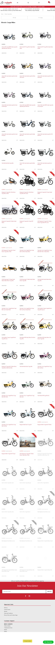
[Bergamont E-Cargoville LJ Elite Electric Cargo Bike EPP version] (27, 180)
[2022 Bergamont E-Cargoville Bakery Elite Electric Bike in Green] (27, 558)
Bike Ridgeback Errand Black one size (8, 540)
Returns (5, 611)
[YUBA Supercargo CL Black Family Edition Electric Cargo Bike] (27, 267)
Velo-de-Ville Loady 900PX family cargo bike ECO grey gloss (45, 106)
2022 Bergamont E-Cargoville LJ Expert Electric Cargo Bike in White (8, 251)
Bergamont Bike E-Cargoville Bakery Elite (45, 569)
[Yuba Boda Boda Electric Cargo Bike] (27, 355)
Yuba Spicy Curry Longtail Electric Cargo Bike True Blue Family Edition (27, 251)
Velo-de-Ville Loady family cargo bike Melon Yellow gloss (27, 77)
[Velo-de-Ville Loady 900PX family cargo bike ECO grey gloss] (45, 93)
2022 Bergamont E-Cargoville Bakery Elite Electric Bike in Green (27, 570)
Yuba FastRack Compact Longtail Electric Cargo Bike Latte (9, 338)
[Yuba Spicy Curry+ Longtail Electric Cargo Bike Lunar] (27, 384)
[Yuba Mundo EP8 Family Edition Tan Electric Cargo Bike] (27, 326)
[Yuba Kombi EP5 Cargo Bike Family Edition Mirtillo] (45, 35)
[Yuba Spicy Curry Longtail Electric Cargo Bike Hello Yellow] (9, 384)
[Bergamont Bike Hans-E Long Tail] (27, 413)
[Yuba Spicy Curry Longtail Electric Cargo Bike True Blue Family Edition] (27, 238)
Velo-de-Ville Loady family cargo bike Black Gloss (27, 164)
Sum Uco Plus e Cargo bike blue (43, 482)
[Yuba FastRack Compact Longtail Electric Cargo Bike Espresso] (45, 297)
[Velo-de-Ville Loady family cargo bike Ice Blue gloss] (45, 151)
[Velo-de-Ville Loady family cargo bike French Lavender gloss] (9, 93)
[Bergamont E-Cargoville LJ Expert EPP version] (27, 209)
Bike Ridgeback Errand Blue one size (44, 511)
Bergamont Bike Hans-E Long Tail (25, 424)
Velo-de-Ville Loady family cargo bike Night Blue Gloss (27, 135)
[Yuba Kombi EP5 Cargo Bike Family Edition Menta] (27, 35)
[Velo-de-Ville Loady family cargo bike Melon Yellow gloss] (27, 64)
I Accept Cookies (27, 641)
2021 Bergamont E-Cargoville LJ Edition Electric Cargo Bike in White (27, 454)
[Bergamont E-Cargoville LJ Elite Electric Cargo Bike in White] (9, 180)
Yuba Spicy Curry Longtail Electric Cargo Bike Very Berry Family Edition (27, 309)
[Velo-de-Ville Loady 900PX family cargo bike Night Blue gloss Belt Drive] (9, 35)
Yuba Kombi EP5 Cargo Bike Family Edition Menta (27, 47)
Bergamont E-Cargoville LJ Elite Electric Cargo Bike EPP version (26, 193)
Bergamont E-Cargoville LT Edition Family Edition (9, 222)
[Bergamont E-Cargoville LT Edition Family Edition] (9, 209)
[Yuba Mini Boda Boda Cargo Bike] (9, 151)
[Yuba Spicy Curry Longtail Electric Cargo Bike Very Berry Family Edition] (27, 297)
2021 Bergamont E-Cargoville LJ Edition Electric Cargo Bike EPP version (44, 222)
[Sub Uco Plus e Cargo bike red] (27, 500)
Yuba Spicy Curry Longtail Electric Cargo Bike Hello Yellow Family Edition (45, 251)
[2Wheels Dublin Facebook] (25, 596)
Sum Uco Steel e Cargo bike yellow (8, 511)
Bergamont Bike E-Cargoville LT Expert (8, 453)
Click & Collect (7, 609)
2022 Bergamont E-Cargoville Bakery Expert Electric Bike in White (9, 570)
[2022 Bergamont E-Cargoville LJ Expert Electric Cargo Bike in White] (9, 238)
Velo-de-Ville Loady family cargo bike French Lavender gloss (9, 106)
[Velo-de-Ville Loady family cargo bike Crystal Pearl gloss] (9, 122)
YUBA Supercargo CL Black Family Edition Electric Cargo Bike (27, 280)
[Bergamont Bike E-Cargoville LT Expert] (9, 442)
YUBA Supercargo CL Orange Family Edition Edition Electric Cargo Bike (8, 280)
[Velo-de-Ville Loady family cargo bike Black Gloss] (27, 151)
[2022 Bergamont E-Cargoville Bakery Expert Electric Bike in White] (9, 558)
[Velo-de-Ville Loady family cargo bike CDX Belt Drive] (45, 122)
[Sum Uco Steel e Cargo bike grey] (27, 471)
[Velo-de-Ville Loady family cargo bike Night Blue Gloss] (27, 122)
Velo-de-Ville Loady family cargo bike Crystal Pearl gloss (9, 135)
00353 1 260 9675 (8, 624)
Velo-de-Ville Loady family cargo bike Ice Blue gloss (45, 164)
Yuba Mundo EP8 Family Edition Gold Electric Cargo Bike (44, 338)
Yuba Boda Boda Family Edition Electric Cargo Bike (44, 280)
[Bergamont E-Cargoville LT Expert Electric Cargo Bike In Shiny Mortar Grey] (45, 442)
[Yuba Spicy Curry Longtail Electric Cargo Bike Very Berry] (45, 355)
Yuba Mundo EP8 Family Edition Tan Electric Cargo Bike (27, 338)
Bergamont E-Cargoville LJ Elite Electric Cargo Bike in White (8, 193)
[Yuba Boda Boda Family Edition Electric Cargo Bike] (45, 267)
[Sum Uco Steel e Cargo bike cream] (9, 471)
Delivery (6, 607)
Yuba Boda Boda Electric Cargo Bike (26, 366)
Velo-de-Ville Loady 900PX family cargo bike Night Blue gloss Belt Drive (9, 47)
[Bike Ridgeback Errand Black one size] (9, 529)
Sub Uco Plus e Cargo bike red (25, 511)
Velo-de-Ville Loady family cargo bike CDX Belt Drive (45, 135)
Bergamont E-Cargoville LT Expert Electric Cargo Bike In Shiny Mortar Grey (45, 454)
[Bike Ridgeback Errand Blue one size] (45, 500)
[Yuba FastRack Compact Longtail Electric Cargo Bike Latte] (9, 326)
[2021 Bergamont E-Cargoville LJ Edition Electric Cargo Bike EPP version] (45, 209)
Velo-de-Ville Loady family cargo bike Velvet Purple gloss (45, 77)
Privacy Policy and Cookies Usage (10, 615)
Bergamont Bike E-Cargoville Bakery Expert (45, 540)
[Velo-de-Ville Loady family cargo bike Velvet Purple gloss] (45, 64)
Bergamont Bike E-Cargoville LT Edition (44, 424)
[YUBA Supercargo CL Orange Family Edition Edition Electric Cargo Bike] (9, 267)
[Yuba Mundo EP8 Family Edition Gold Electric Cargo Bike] (45, 326)
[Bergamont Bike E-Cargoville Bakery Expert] (45, 529)
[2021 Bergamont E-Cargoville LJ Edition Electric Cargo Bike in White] (27, 442)
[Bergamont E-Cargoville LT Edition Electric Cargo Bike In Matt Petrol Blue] (9, 355)
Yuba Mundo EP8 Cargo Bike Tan (43, 395)
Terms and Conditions (8, 613)
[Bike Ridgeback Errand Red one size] (27, 529)
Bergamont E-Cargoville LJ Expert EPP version (26, 222)
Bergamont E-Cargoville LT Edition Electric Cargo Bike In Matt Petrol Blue (9, 367)
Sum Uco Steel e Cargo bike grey (25, 482)
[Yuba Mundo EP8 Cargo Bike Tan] (45, 384)
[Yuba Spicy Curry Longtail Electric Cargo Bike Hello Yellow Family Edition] (45, 238)
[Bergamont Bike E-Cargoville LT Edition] (45, 413)
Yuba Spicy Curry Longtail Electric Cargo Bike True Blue (9, 425)
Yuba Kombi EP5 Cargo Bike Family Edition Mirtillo (45, 47)
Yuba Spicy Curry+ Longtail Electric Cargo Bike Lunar (27, 396)
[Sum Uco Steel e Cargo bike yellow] (9, 500)
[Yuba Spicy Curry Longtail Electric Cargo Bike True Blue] (9, 413)
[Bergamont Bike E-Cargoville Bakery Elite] (45, 558)
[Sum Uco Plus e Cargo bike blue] (45, 471)
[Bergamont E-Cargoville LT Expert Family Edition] (45, 180)
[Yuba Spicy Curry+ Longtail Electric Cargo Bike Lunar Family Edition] (9, 297)
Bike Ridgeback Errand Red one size (26, 540)
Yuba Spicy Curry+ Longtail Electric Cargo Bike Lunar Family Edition (9, 309)
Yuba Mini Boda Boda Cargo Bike (7, 163)
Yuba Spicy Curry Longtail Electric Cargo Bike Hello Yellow (9, 396)
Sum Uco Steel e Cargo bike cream (8, 482)
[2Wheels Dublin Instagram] (29, 596)
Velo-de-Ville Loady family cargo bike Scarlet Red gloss (9, 77)
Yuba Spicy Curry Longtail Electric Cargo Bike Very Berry (45, 367)
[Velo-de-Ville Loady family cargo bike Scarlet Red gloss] (9, 64)
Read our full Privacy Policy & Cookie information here (27, 637)
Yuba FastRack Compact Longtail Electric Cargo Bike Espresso (45, 309)
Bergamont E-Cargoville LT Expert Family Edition (45, 193)
